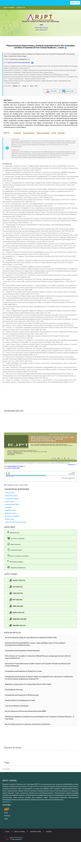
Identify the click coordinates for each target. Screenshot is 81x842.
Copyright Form (16, 550)
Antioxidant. (61, 133)
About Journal (9, 7)
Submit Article (14, 532)
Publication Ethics (11, 513)
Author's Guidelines (17, 538)
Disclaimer (8, 507)
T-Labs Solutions (16, 839)
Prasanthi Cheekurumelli (57, 54)
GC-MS (53, 133)
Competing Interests (12, 498)
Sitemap (48, 831)
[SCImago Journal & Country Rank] (16, 485)
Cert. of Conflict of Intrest (19, 556)
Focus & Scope (10, 493)
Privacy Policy (9, 501)
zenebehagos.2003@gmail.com (19, 59)
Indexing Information (18, 567)
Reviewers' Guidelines (12, 516)
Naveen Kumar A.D (42, 54)
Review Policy (9, 519)
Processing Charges (16, 562)
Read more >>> (72, 464)
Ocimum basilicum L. (29, 133)
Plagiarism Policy (10, 510)
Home (7, 831)
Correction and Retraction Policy (15, 522)
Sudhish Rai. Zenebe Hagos (17, 56)
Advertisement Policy (12, 504)
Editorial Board (35, 831)
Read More (7, 802)
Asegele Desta (16, 54)
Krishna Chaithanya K (28, 54)
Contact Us (20, 7)
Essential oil (17, 133)
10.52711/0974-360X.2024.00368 (18, 62)
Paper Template (15, 544)
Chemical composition (43, 133)
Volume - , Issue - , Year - (25, 86)
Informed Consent (11, 495)
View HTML (69, 91)
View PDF (53, 91)
